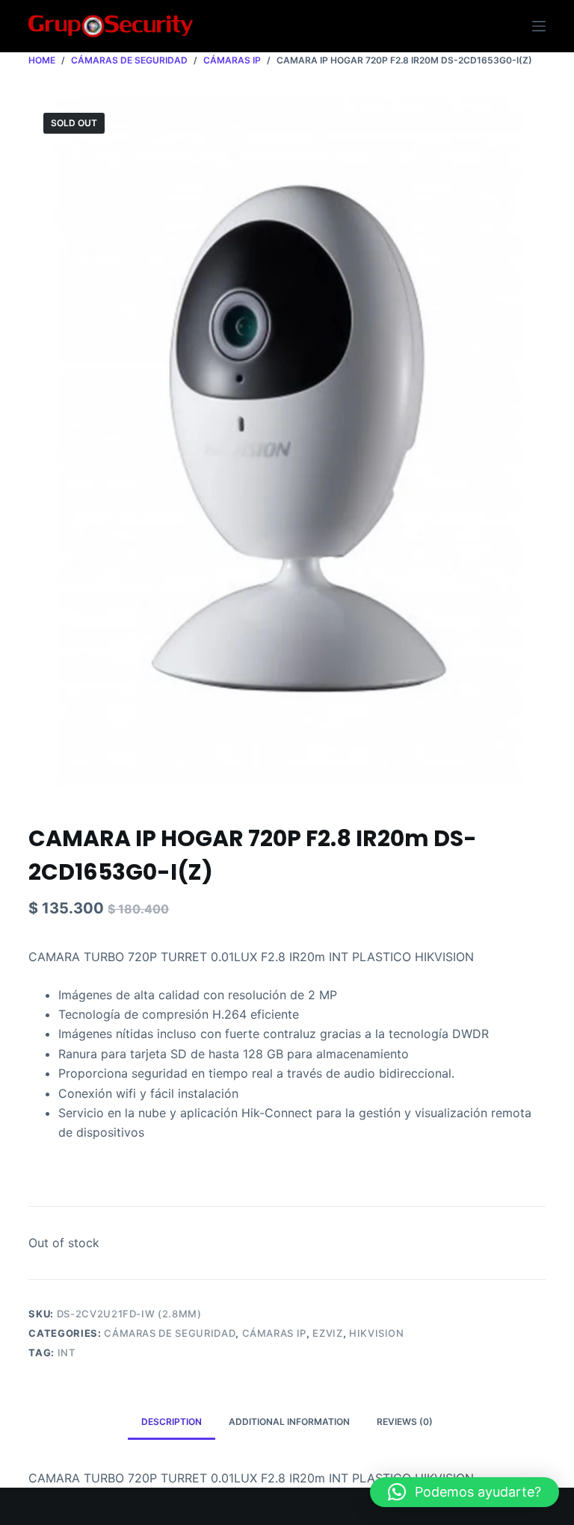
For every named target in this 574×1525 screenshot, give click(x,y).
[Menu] (539, 26)
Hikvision (376, 1333)
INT (66, 1352)
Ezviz (327, 1333)
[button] (464, 1492)
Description (171, 1421)
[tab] (171, 1422)
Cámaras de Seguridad (169, 1333)
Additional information (289, 1421)
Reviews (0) (405, 1421)
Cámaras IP (274, 1333)
